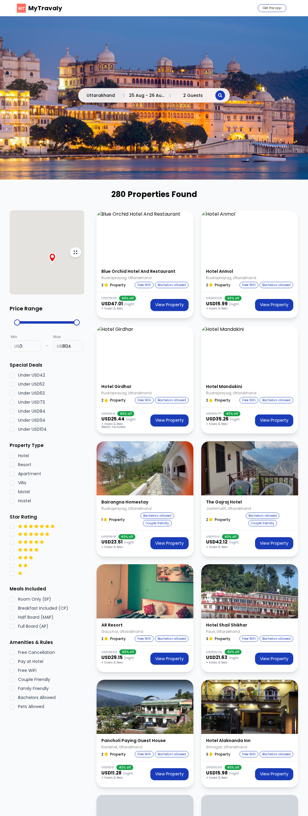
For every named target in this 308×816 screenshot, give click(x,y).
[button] (145, 238)
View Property (169, 305)
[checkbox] (12, 375)
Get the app (272, 8)
